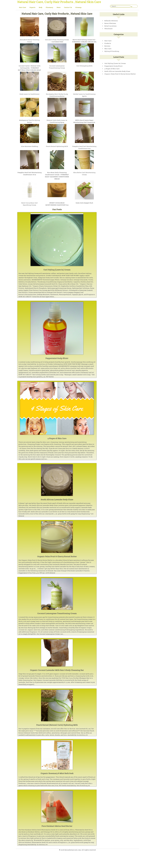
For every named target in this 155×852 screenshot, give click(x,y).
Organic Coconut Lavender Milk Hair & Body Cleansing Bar (57, 670)
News (59, 7)
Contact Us (68, 7)
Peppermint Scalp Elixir (57, 358)
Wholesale (108, 29)
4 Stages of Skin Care (57, 438)
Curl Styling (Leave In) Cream (56, 269)
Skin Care (107, 49)
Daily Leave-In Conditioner (29, 94)
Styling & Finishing (111, 51)
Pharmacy (49, 7)
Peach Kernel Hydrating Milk (57, 146)
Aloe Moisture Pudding (29, 146)
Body (40, 7)
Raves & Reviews (110, 23)
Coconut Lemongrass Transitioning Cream (57, 613)
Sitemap (78, 7)
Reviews (107, 46)
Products (107, 43)
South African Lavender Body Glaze (57, 499)
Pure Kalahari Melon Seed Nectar (57, 826)
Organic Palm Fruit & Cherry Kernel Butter (57, 556)
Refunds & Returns (111, 21)
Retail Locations (110, 26)
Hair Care (22, 7)
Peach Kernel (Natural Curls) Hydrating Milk (57, 725)
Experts (32, 7)
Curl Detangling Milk (84, 66)
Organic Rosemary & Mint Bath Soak (57, 773)
